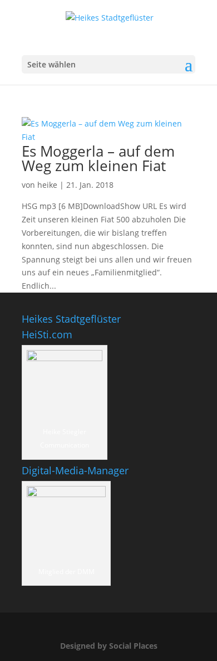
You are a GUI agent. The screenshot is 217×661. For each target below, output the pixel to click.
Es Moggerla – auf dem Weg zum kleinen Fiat (98, 158)
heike (47, 184)
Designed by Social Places (108, 645)
